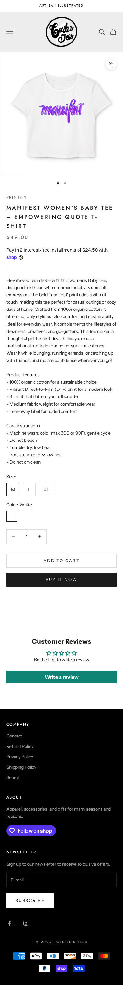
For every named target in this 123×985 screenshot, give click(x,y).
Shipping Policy (21, 767)
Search (13, 777)
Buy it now (61, 579)
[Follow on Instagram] (26, 923)
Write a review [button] (62, 677)
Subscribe (29, 900)
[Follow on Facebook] (9, 923)
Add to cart (61, 560)
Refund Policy (19, 746)
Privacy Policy (19, 757)
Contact (14, 736)
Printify (16, 197)
